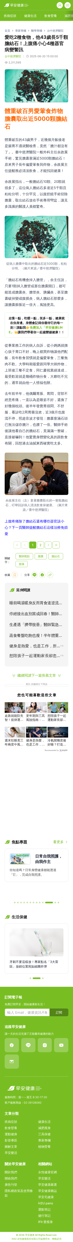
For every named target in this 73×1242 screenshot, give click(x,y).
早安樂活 (11, 1153)
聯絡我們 (11, 1178)
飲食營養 (11, 1128)
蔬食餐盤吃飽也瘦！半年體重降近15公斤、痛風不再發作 (35, 636)
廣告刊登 (11, 1184)
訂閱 (59, 1012)
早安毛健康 (46, 1197)
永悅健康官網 (47, 1172)
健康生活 (44, 1122)
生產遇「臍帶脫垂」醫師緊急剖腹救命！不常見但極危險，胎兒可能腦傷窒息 (35, 625)
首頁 (7, 30)
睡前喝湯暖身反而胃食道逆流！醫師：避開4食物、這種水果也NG (35, 604)
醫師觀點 (24, 556)
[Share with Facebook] (42, 575)
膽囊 (40, 556)
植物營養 (44, 1146)
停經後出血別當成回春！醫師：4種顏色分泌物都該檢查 (35, 614)
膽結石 (56, 556)
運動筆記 (44, 1209)
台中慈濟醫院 (55, 30)
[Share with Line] (34, 575)
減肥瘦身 (44, 1128)
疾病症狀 (11, 1122)
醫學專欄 (36, 30)
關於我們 (11, 1172)
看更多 (58, 842)
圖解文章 (11, 1146)
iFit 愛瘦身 (45, 1222)
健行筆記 (44, 1216)
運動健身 (11, 1134)
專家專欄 (20, 30)
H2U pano (45, 1203)
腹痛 (21, 564)
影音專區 (11, 1140)
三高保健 (44, 1134)
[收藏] (15, 575)
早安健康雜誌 (47, 1191)
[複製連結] (50, 575)
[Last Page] (56, 545)
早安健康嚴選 (47, 1184)
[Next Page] (48, 545)
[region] (36, 325)
